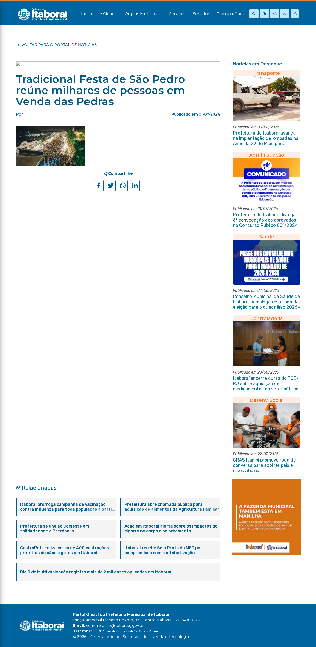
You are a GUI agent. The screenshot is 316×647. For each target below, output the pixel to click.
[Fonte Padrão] (284, 14)
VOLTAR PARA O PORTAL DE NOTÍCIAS (59, 45)
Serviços (177, 13)
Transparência (231, 13)
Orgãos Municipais (143, 13)
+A (274, 13)
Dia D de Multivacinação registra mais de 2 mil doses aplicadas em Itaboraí (95, 572)
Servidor (201, 13)
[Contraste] (264, 14)
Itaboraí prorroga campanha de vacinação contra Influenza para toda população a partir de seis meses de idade (67, 507)
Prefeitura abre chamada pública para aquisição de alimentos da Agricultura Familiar (171, 507)
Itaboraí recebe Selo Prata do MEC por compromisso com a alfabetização (163, 550)
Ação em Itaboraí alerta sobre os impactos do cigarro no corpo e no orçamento (170, 529)
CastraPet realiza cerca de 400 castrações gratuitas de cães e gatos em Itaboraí (64, 550)
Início (86, 13)
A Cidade (108, 13)
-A (295, 13)
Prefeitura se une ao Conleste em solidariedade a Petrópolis (54, 529)
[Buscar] (254, 14)
